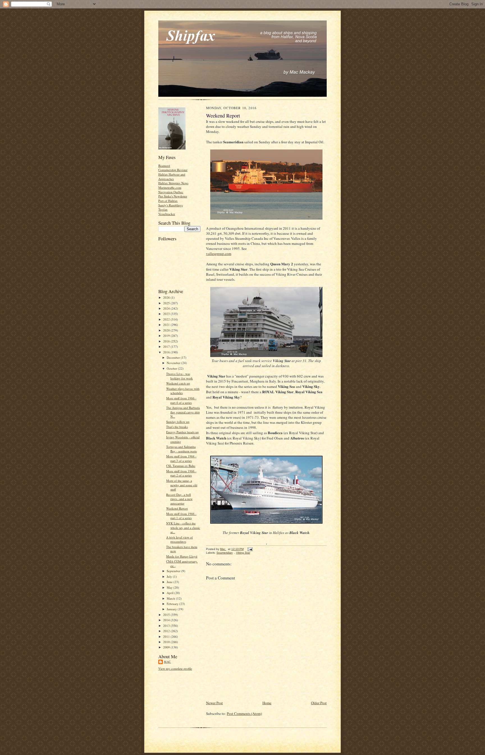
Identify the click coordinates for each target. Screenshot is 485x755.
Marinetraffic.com (169, 187)
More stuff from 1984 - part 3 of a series (181, 458)
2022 (167, 319)
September (174, 571)
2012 (167, 631)
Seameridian (224, 552)
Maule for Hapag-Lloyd (181, 556)
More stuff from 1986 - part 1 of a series (181, 516)
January (172, 609)
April (170, 593)
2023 (167, 314)
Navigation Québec (170, 192)
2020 (167, 330)
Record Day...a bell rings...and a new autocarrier (179, 498)
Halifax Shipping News (173, 183)
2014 (167, 620)
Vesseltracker (166, 214)
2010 (167, 642)
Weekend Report (177, 508)
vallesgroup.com (218, 253)
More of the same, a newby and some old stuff (181, 484)
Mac (167, 662)
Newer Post (214, 702)
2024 (167, 308)
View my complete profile (175, 668)
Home (266, 702)
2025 (167, 303)
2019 (167, 335)
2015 (167, 615)
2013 (167, 625)
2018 (167, 341)
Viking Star (243, 552)
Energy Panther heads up (182, 432)
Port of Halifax (168, 201)
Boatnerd (164, 166)
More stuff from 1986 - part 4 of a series (181, 400)
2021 (167, 325)
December (174, 357)
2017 (167, 346)
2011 (167, 636)
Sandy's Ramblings (170, 205)
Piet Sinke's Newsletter (172, 196)
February (173, 604)
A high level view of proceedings (179, 539)
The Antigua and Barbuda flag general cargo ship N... (183, 412)
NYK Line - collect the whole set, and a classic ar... (183, 527)
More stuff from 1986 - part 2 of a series (181, 473)
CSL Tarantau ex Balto (180, 466)
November (174, 363)
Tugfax (163, 209)
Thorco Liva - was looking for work (179, 376)
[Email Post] (249, 549)
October (172, 368)
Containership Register (172, 170)
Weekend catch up (178, 383)
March (171, 598)
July (170, 576)
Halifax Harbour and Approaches (171, 176)
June (170, 582)
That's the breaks (177, 427)
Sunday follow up (177, 422)
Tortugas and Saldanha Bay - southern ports (181, 449)
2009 (167, 647)
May (170, 587)
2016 (167, 352)
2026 (167, 297)
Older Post (319, 702)
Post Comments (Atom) (244, 713)
